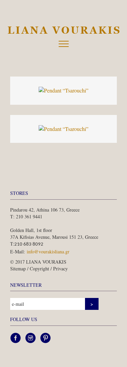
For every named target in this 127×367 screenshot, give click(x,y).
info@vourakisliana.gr (48, 251)
